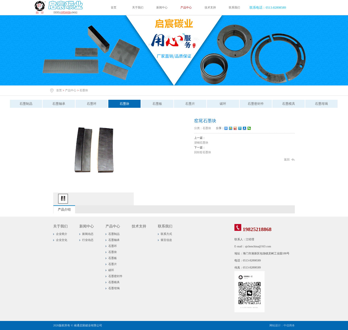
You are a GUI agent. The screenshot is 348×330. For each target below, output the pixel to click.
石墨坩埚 (321, 103)
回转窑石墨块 (202, 152)
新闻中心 (162, 7)
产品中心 (186, 7)
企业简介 (61, 233)
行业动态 (87, 240)
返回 (287, 159)
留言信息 (166, 240)
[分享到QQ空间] (230, 128)
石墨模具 (288, 103)
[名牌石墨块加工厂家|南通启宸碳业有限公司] (59, 14)
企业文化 (61, 240)
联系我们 (234, 7)
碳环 (223, 103)
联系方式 (166, 233)
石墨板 (157, 103)
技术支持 (210, 7)
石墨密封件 (256, 103)
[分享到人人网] (244, 128)
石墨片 (190, 103)
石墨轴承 (58, 103)
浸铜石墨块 (201, 142)
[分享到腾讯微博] (240, 128)
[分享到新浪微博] (235, 128)
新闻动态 (87, 233)
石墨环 (91, 103)
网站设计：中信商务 (282, 325)
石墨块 (84, 90)
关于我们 (137, 7)
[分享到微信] (249, 128)
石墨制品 (26, 103)
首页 (113, 7)
